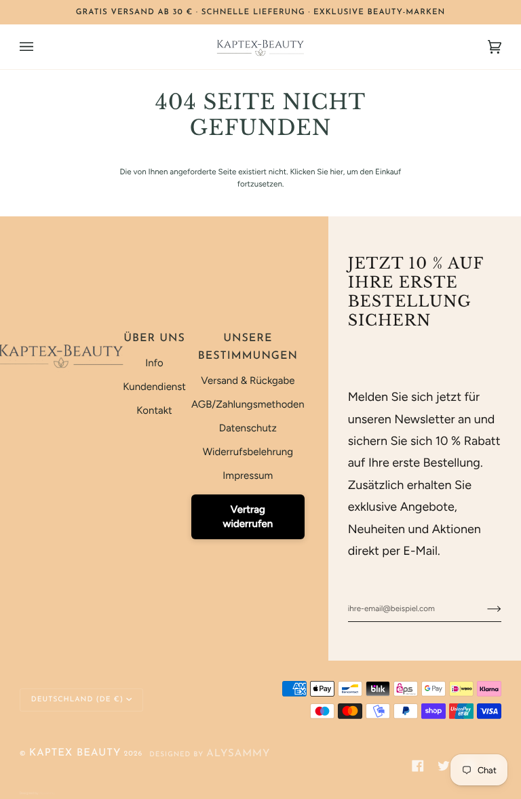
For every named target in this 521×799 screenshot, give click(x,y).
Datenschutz (248, 428)
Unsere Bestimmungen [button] (248, 347)
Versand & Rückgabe (247, 380)
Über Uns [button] (154, 338)
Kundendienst (154, 387)
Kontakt (154, 410)
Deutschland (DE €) (77, 699)
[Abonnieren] (483, 608)
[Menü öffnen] (40, 46)
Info (154, 363)
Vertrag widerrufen (248, 516)
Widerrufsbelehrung (248, 452)
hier (336, 171)
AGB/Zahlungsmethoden (248, 404)
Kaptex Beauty (75, 753)
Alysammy (238, 754)
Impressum (248, 475)
